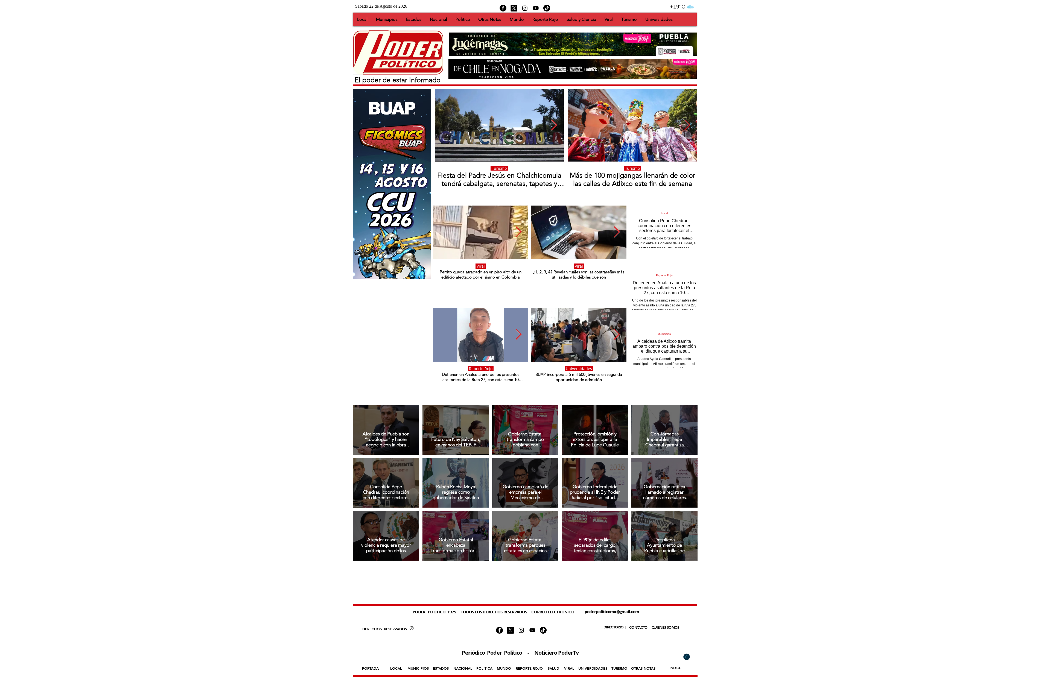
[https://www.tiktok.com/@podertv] (546, 8)
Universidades (579, 368)
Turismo (499, 168)
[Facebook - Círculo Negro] (503, 8)
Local (664, 213)
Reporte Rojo (480, 368)
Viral (481, 266)
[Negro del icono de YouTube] (535, 8)
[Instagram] (524, 8)
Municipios (664, 333)
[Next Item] (554, 125)
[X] (514, 8)
